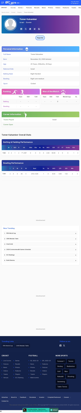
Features (66, 7)
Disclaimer (32, 397)
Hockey (60, 366)
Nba (66, 371)
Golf (59, 371)
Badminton (71, 366)
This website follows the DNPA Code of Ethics (23, 405)
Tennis (70, 361)
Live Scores (7, 360)
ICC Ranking (19, 377)
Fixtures (29, 7)
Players (19, 12)
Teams (73, 7)
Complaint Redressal (54, 397)
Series (20, 7)
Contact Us (5, 401)
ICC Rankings (10, 255)
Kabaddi (60, 376)
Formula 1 (60, 361)
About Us (14, 397)
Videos (57, 7)
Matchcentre (34, 377)
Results (37, 7)
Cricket (4, 7)
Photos (50, 7)
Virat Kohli (9, 244)
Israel (22, 22)
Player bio (40, 38)
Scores (13, 7)
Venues (5, 377)
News (44, 7)
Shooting (71, 376)
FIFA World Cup (11, 233)
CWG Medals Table (12, 238)
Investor (41, 397)
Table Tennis (62, 387)
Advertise (5, 397)
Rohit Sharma (10, 260)
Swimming (61, 381)
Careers (66, 397)
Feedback (23, 397)
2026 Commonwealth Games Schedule (18, 249)
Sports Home (5, 12)
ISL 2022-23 (34, 360)
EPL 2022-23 (46, 360)
